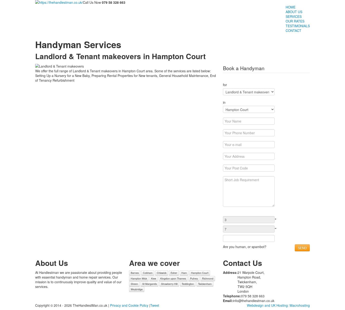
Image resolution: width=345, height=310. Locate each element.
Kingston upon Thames (173, 278)
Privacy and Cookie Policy (129, 305)
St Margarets (149, 284)
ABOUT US (294, 11)
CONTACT (293, 30)
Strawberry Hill (169, 284)
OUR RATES (295, 21)
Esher (174, 273)
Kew (153, 278)
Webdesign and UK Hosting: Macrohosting (278, 305)
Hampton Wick (139, 278)
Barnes (135, 273)
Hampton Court (199, 273)
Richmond (207, 278)
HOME (290, 7)
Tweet (154, 305)
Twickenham (205, 284)
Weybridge (137, 289)
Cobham (148, 273)
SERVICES (294, 16)
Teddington (188, 284)
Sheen (134, 284)
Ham (184, 273)
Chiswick (161, 273)
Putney (194, 278)
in (224, 102)
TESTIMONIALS (298, 25)
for (225, 84)
